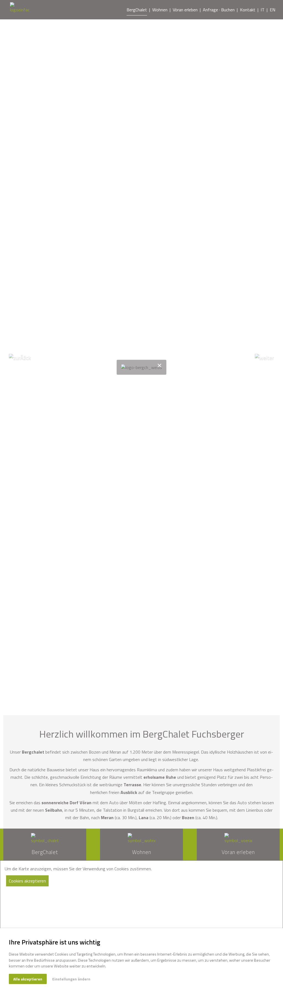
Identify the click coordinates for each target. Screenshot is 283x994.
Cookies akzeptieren (27, 881)
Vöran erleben (185, 9)
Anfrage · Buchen (219, 9)
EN (272, 9)
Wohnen (159, 9)
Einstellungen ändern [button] (71, 979)
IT (262, 9)
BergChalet (137, 9)
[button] (21, 367)
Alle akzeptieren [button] (27, 979)
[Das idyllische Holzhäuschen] (20, 9)
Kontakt (247, 9)
